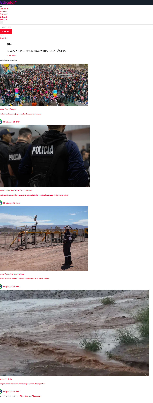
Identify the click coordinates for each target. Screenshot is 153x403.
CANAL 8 (3, 17)
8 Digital (6, 122)
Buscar (6, 31)
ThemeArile (36, 396)
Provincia (3, 14)
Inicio (2, 35)
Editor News (24, 396)
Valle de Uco (4, 9)
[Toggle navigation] (1, 6)
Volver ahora (11, 55)
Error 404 (3, 38)
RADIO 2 (3, 19)
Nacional (3, 11)
